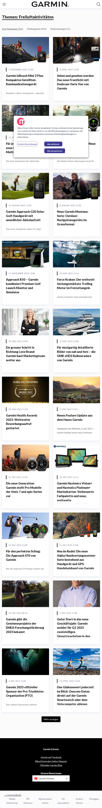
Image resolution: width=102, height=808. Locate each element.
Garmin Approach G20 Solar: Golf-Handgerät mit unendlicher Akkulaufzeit (25, 216)
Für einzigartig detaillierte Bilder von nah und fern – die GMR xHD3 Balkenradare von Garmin (76, 354)
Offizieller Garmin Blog (51, 765)
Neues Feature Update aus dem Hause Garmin (74, 417)
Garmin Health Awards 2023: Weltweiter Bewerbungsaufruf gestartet (21, 422)
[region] (51, 136)
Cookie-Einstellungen (27, 144)
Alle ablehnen (53, 144)
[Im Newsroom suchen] (99, 4)
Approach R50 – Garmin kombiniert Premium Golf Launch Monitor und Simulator (23, 286)
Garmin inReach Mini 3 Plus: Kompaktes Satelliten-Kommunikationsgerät (25, 80)
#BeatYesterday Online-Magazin (51, 761)
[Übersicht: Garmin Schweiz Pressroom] (50, 4)
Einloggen (94, 798)
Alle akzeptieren (54, 151)
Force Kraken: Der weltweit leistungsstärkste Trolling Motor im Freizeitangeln (76, 284)
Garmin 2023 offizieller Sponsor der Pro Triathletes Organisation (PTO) (25, 691)
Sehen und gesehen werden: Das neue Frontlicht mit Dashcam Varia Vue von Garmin (75, 82)
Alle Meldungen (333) (12, 28)
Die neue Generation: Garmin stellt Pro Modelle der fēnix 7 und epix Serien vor (24, 489)
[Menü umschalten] (4, 4)
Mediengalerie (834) (36, 28)
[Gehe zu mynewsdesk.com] (13, 795)
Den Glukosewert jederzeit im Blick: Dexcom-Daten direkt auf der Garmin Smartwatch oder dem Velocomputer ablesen (75, 695)
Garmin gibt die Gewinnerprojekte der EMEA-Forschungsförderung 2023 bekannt (25, 625)
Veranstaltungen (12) (60, 28)
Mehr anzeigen (51, 719)
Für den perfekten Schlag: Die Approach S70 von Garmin (23, 555)
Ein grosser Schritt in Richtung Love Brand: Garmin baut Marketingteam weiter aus (25, 354)
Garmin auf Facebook (51, 757)
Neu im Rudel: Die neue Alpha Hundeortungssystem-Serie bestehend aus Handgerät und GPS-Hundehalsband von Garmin (76, 559)
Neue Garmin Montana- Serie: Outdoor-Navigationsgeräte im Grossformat (73, 218)
